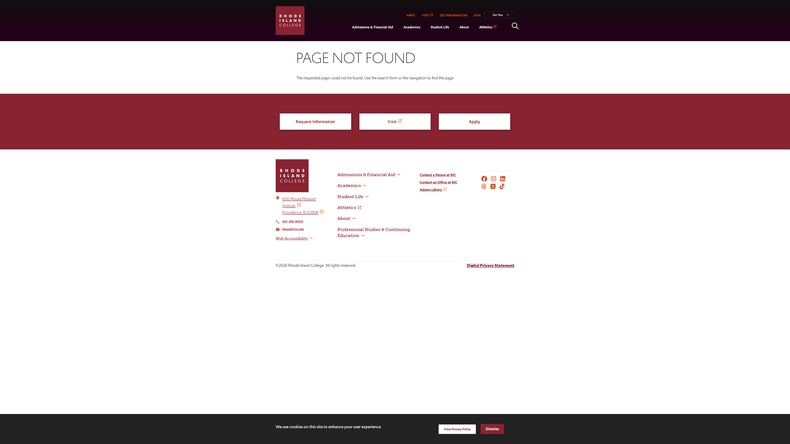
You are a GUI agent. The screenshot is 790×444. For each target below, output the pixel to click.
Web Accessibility (292, 238)
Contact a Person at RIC (438, 174)
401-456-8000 (292, 221)
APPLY (410, 15)
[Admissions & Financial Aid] (346, 38)
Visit (392, 122)
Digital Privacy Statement (490, 265)
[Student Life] (425, 38)
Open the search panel (515, 26)
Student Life (440, 27)
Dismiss (492, 429)
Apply (474, 122)
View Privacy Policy (457, 429)
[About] (454, 38)
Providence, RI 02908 (300, 212)
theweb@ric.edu (293, 229)
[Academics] (398, 38)
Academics (411, 27)
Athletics (485, 27)
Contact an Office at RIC (438, 182)
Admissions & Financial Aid (372, 27)
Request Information (315, 122)
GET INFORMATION (453, 15)
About (464, 27)
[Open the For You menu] (500, 16)
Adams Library (431, 189)
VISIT (425, 15)
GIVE (477, 15)
